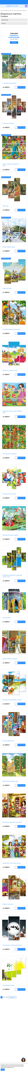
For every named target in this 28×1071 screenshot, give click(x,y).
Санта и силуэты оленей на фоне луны (12, 945)
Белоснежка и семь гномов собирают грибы (12, 411)
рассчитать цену (16, 87)
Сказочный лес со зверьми (9, 453)
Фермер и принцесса (8, 904)
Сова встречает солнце (8, 985)
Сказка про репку (7, 288)
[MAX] (26, 6)
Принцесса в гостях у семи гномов (11, 863)
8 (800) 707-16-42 (12, 6)
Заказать (14, 42)
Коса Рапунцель (7, 617)
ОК (2, 1069)
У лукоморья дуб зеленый (9, 83)
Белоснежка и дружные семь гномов (12, 822)
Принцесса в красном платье (10, 370)
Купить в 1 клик (21, 87)
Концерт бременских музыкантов (11, 329)
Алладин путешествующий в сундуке (12, 699)
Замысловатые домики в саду (10, 781)
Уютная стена (11, 0)
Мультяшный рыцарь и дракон (10, 535)
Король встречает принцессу (10, 658)
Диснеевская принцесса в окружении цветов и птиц (12, 575)
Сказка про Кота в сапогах (9, 494)
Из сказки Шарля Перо (8, 740)
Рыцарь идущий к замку (9, 247)
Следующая (11, 997)
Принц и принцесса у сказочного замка (11, 164)
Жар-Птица (5, 206)
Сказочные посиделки (8, 123)
